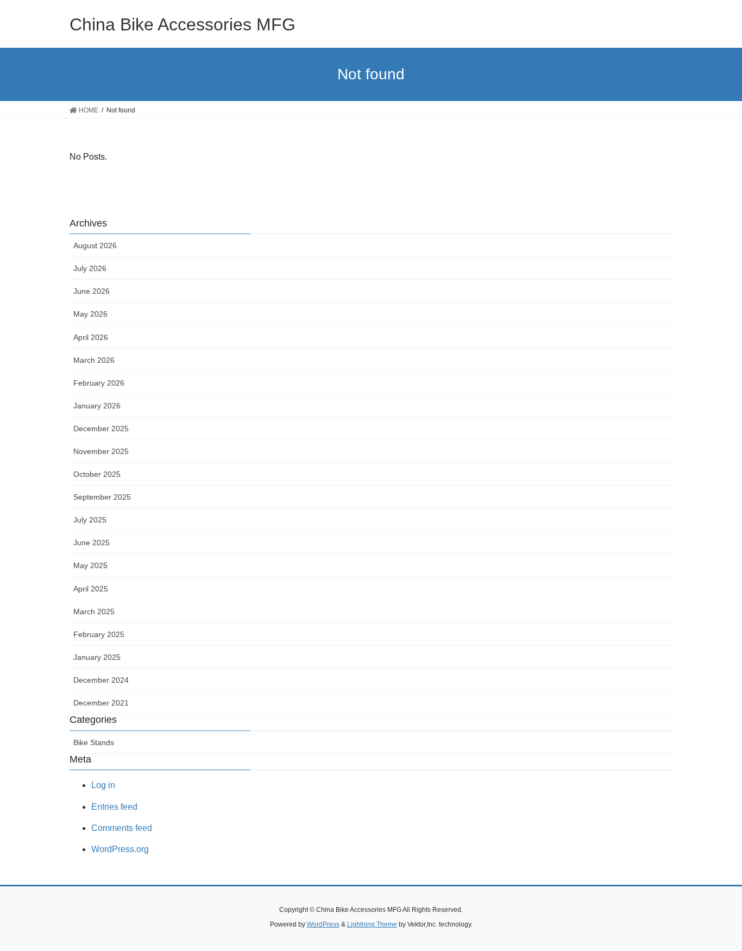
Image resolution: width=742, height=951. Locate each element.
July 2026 (89, 268)
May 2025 (90, 565)
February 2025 (98, 634)
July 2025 (89, 519)
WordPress (323, 924)
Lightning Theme (372, 924)
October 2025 (97, 474)
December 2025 (101, 428)
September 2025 (102, 497)
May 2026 (90, 314)
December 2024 (101, 680)
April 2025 (90, 588)
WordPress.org (120, 849)
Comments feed (121, 828)
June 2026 (91, 291)
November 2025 (101, 451)
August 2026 (95, 245)
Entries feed (114, 806)
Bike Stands (93, 742)
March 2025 (94, 611)
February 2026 (98, 383)
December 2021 (101, 702)
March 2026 (94, 360)
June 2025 (91, 542)
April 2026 (90, 337)
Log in (103, 785)
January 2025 (97, 657)
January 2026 (97, 405)
